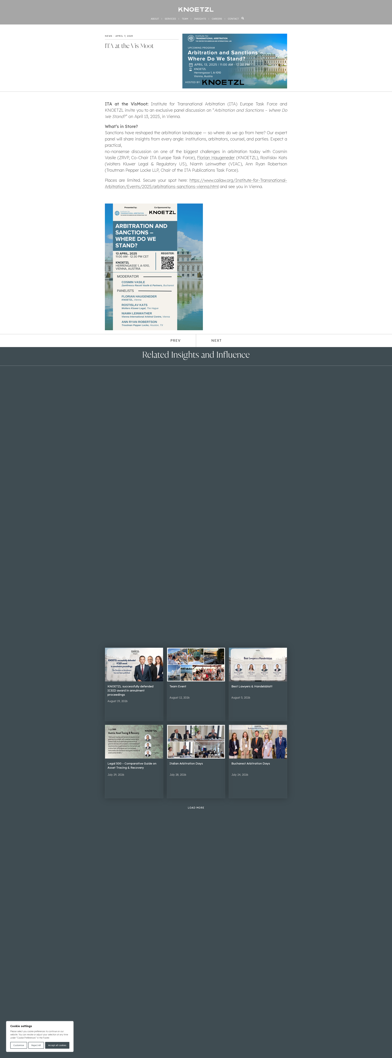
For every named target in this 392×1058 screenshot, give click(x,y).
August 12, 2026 (180, 697)
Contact (233, 19)
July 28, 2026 (178, 774)
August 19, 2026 (117, 701)
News (108, 36)
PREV (175, 340)
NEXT (216, 340)
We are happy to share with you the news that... (254, 705)
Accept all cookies (57, 1045)
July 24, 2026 (239, 774)
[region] (40, 1036)
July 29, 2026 (115, 774)
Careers (217, 19)
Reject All (36, 1045)
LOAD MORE (196, 807)
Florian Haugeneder (216, 157)
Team (185, 19)
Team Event (178, 686)
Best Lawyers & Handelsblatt (251, 686)
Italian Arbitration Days (186, 763)
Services (170, 19)
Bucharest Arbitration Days (250, 763)
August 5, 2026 (240, 697)
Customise (18, 1045)
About (155, 19)
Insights (200, 19)
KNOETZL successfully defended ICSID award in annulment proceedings (130, 690)
